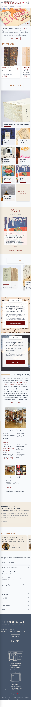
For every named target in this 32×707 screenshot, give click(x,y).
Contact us (15, 636)
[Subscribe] (28, 521)
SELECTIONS (15, 85)
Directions (5, 442)
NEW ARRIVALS (7, 44)
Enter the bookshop (15, 403)
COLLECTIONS (15, 260)
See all (26, 44)
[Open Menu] (2, 2)
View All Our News (15, 250)
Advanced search (15, 38)
